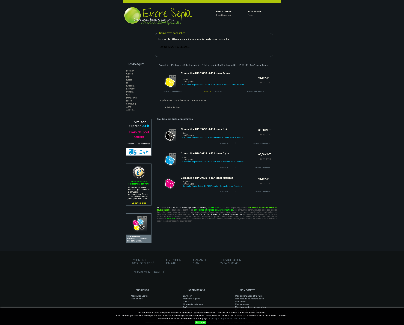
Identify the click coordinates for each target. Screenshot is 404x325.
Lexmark (130, 88)
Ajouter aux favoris (172, 91)
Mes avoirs (240, 301)
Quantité (218, 91)
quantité (224, 143)
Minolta (130, 91)
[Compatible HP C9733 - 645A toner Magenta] (169, 189)
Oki (128, 94)
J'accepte (200, 322)
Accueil (162, 65)
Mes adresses (242, 304)
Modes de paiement (193, 304)
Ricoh (129, 100)
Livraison (187, 296)
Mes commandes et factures (249, 296)
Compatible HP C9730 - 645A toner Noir (204, 129)
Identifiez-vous (223, 15)
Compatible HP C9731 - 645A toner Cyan (205, 153)
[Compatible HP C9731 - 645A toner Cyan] (169, 165)
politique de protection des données (229, 318)
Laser (178, 65)
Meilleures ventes (140, 296)
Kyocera (130, 85)
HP (127, 82)
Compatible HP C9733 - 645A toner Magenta (207, 177)
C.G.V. (186, 301)
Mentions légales (191, 298)
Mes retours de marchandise (249, 299)
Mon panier (255, 11)
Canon (129, 73)
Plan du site (137, 298)
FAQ (185, 307)
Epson (129, 79)
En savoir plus (139, 203)
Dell (128, 76)
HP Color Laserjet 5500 (211, 65)
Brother (130, 70)
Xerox (129, 106)
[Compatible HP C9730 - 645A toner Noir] (169, 141)
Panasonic (131, 97)
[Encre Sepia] (158, 17)
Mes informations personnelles (250, 307)
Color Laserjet (190, 65)
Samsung (131, 103)
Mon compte (224, 11)
